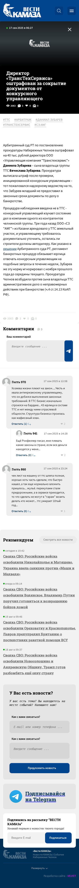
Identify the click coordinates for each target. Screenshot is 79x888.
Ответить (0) (23, 455)
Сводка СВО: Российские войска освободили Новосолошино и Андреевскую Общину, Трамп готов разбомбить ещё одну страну (34, 664)
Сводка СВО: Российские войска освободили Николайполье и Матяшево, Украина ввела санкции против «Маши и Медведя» (38, 565)
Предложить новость (42, 768)
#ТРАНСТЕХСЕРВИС (16, 125)
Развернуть (38, 868)
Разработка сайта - (60, 876)
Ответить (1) (19, 424)
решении (10, 249)
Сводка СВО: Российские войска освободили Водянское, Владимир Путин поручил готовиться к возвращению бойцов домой (39, 598)
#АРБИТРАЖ (22, 120)
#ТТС (6, 120)
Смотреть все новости (58, 540)
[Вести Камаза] (22, 10)
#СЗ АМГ (40, 125)
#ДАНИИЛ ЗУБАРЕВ (49, 120)
